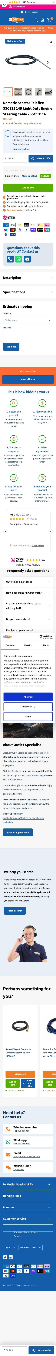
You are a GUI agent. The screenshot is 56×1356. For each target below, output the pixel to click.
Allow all (28, 696)
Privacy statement (29, 1285)
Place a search (15, 910)
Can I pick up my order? (19, 630)
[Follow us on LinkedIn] (11, 1257)
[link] (20, 1051)
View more (20, 1074)
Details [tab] (28, 645)
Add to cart (28, 187)
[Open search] (36, 20)
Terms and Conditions (11, 1285)
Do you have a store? (18, 619)
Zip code (7, 327)
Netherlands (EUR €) (28, 1247)
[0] (49, 20)
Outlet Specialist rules (19, 582)
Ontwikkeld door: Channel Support (26, 1234)
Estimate (11, 346)
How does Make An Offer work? (24, 593)
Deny (28, 716)
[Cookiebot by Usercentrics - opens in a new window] (40, 637)
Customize (26, 706)
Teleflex (7, 118)
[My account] (42, 20)
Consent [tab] (10, 645)
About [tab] (46, 645)
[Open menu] (4, 20)
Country (7, 313)
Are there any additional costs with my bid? (23, 606)
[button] (8, 62)
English (7, 1247)
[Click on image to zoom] (51, 42)
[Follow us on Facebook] (5, 1257)
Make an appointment (18, 832)
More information (21, 149)
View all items (28, 379)
